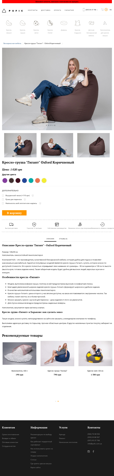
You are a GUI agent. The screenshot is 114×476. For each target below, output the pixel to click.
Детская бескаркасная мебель (92, 33)
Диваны (64, 30)
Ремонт (62, 438)
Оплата (57, 10)
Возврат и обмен (9, 438)
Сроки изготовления (10, 434)
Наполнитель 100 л (19, 371)
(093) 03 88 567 (94, 437)
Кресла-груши (23, 31)
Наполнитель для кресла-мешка (105, 33)
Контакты (33, 10)
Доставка (45, 10)
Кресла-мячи (36, 31)
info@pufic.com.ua (95, 443)
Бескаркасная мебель (12, 43)
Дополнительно (10, 191)
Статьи (33, 459)
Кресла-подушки (77, 31)
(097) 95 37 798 (94, 440)
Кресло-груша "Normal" (57, 371)
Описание (50, 239)
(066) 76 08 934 (94, 434)
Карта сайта (35, 467)
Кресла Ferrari (50, 31)
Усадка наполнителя (39, 456)
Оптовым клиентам (10, 442)
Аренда (62, 434)
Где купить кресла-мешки (41, 463)
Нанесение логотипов (68, 442)
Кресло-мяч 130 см (95, 371)
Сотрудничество (9, 446)
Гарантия (69, 10)
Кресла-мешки (9, 31)
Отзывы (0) (63, 239)
